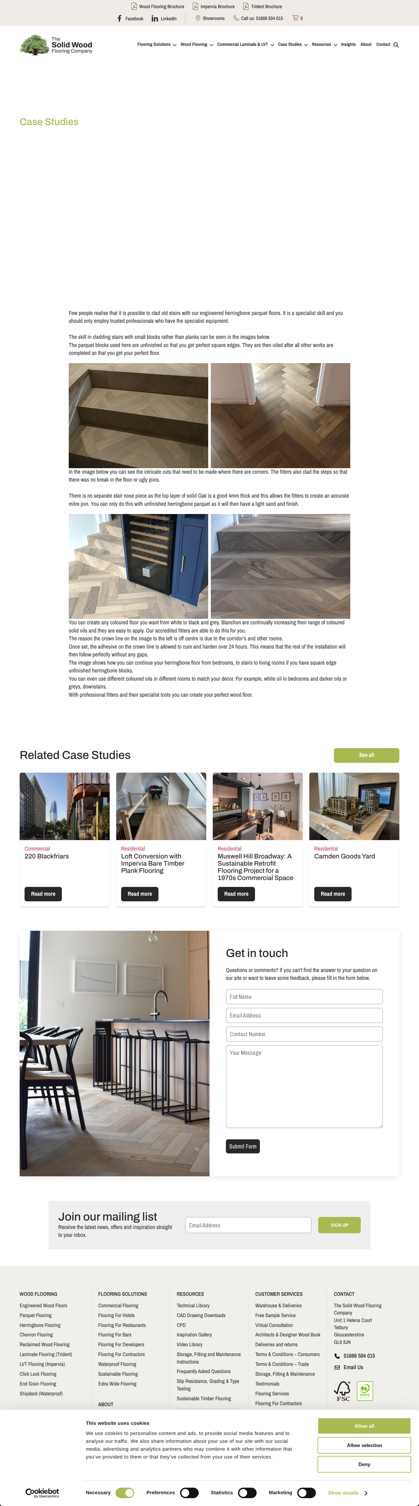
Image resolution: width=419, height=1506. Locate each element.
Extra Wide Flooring (117, 1383)
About (366, 44)
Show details (343, 1493)
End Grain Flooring (38, 1383)
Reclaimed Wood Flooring (44, 1344)
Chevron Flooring (36, 1334)
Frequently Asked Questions (204, 1371)
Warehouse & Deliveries (278, 1305)
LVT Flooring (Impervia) (42, 1364)
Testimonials (267, 1383)
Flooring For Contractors (121, 1354)
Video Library (190, 1344)
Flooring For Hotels (116, 1315)
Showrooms (213, 18)
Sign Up (339, 1225)
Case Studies (290, 44)
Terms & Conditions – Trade (282, 1364)
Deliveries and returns (276, 1344)
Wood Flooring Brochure (161, 6)
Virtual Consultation (274, 1325)
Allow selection (364, 1445)
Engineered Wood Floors (43, 1305)
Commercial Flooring (118, 1305)
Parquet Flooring (36, 1315)
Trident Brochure (266, 6)
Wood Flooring (194, 44)
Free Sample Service (275, 1315)
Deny (364, 1464)
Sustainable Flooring (118, 1373)
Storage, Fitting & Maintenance (285, 1373)
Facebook (133, 18)
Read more (43, 894)
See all (366, 755)
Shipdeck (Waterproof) (41, 1393)
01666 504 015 (269, 18)
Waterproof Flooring (117, 1364)
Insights (348, 44)
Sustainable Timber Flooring (204, 1398)
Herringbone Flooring (40, 1325)
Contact (383, 44)
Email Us (353, 1367)
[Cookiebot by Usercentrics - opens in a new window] (42, 1493)
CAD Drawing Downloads (201, 1315)
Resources (321, 44)
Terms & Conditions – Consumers (287, 1354)
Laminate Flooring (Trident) (46, 1354)
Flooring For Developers (121, 1344)
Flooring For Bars (114, 1334)
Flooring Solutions (154, 44)
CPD (181, 1325)
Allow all (364, 1426)
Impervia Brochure (218, 6)
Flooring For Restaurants (122, 1325)
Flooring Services (272, 1393)
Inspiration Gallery (194, 1334)
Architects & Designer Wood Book (287, 1334)
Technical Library (193, 1305)
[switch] (189, 1493)
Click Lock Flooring (38, 1373)
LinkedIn (168, 18)
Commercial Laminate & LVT (242, 44)
